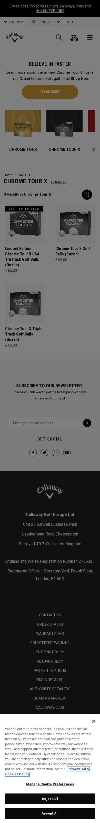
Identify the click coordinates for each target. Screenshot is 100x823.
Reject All (50, 799)
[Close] (93, 721)
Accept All (50, 813)
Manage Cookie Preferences (50, 784)
